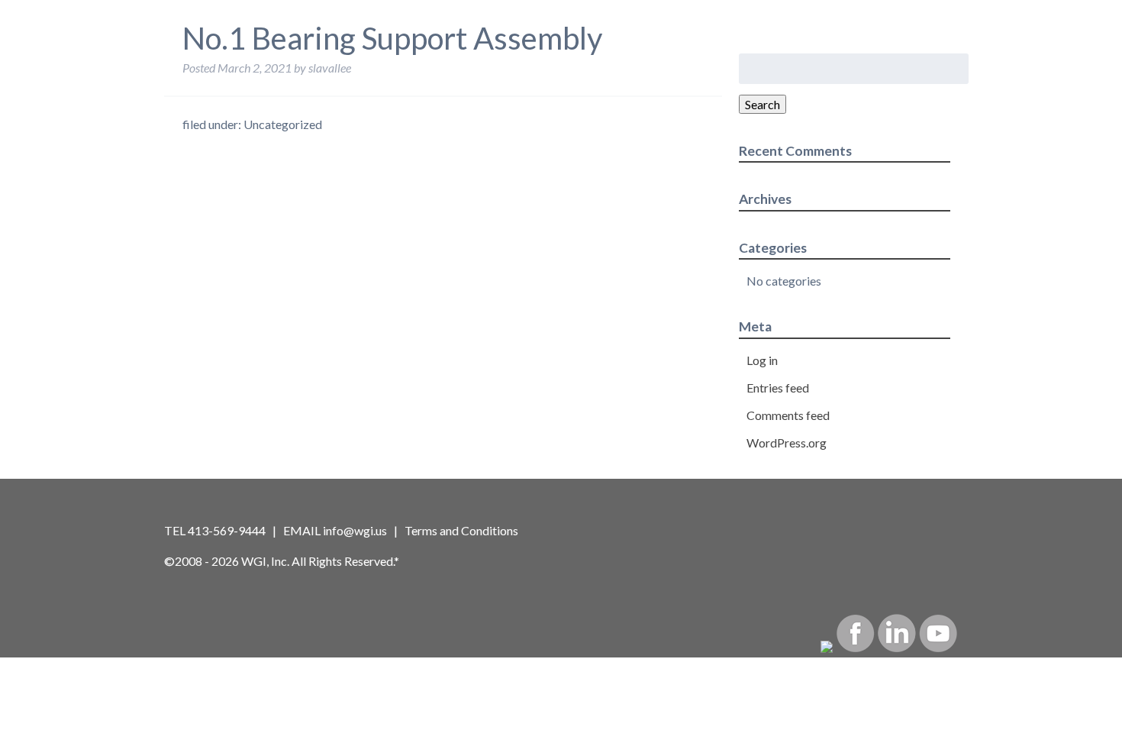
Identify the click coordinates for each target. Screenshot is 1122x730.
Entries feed (777, 387)
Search (762, 104)
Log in (762, 360)
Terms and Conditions (461, 530)
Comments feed (788, 415)
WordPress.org (786, 442)
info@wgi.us (355, 530)
